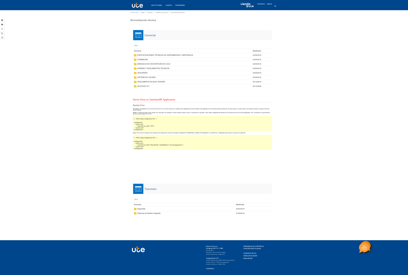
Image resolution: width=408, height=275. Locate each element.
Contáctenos (210, 268)
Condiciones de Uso (249, 253)
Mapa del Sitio (248, 258)
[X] (2, 20)
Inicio (143, 12)
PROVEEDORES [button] (180, 5)
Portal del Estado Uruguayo (252, 248)
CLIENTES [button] (169, 5)
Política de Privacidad (250, 255)
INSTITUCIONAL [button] (156, 5)
